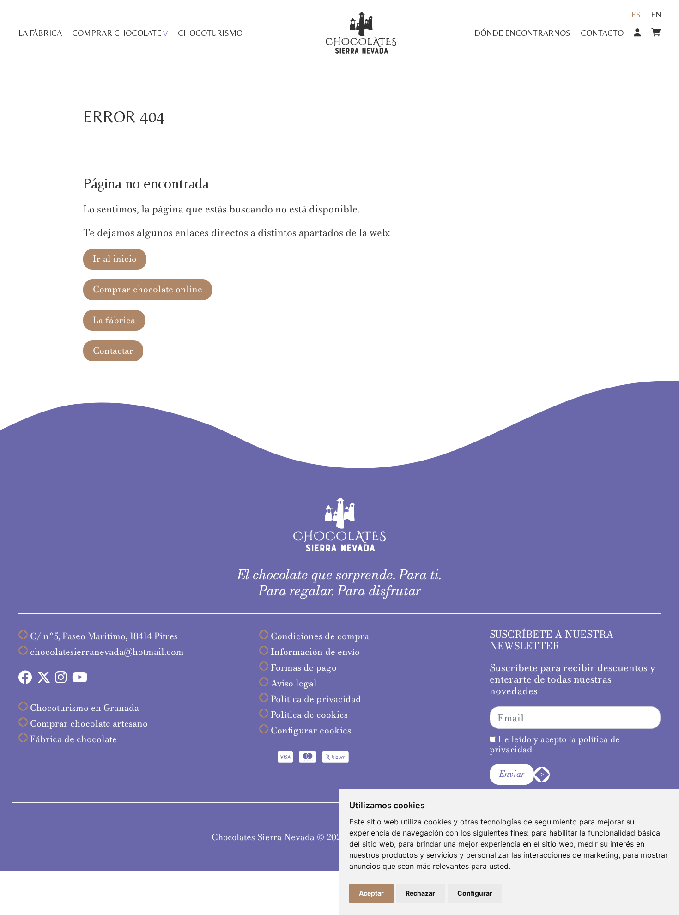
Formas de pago (304, 667)
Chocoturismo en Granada (84, 708)
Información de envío (315, 652)
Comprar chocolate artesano (89, 723)
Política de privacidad (316, 699)
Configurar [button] (474, 893)
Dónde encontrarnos (522, 32)
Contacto (602, 32)
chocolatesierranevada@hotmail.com (107, 652)
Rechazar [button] (420, 893)
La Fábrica (40, 32)
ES (636, 14)
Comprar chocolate (116, 32)
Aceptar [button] (371, 893)
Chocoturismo (210, 32)
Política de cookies (309, 714)
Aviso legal (294, 683)
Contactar (113, 351)
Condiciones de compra (320, 636)
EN (656, 14)
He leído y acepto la (555, 744)
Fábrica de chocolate (73, 739)
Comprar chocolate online (147, 289)
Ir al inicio (115, 259)
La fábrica (114, 320)
